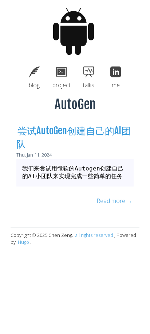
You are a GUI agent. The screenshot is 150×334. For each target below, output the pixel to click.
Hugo (23, 242)
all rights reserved (94, 235)
